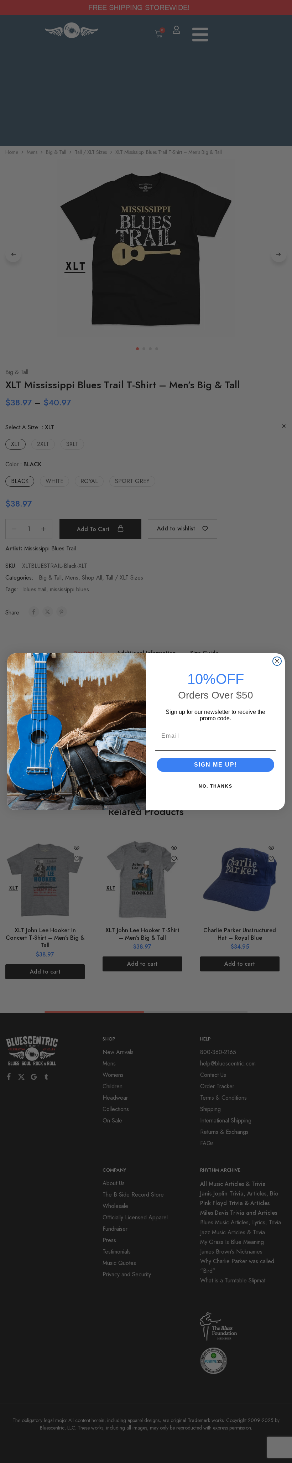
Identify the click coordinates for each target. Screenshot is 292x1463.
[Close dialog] (277, 661)
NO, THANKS (216, 786)
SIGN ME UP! (215, 765)
